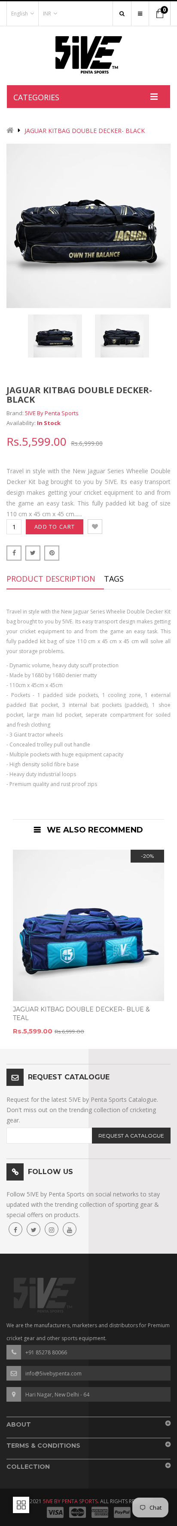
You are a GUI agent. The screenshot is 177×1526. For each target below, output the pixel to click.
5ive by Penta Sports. (71, 1501)
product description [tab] (50, 578)
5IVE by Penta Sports (52, 413)
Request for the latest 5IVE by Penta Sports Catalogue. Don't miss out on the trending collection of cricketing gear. (82, 1109)
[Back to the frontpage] (10, 131)
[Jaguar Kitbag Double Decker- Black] (55, 336)
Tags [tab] (114, 578)
